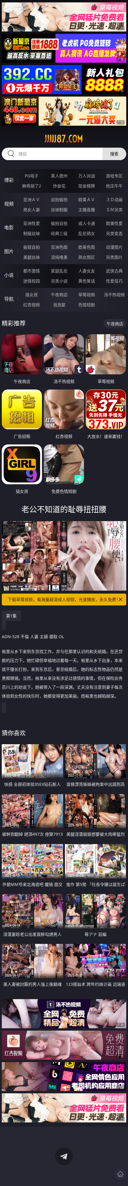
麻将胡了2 (31, 186)
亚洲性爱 (31, 223)
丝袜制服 (59, 209)
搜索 (114, 154)
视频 (9, 204)
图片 (9, 251)
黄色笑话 (86, 281)
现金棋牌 (86, 186)
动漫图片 (114, 247)
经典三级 (59, 233)
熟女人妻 (31, 209)
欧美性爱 (114, 223)
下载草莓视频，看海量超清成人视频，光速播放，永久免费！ (64, 599)
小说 (9, 275)
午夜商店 (59, 294)
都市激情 (31, 271)
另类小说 (59, 281)
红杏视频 (31, 304)
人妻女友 (86, 271)
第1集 (11, 616)
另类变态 (114, 233)
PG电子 (31, 176)
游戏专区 (114, 176)
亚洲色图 (59, 247)
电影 (9, 227)
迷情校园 (31, 281)
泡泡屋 (59, 304)
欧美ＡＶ (86, 199)
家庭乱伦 (59, 271)
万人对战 (86, 176)
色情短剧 (86, 304)
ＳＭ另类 (114, 209)
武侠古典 (114, 271)
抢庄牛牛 (114, 186)
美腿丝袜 (31, 257)
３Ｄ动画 (114, 199)
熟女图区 (86, 257)
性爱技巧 (114, 281)
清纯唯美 (59, 257)
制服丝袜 (31, 233)
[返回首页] (120, 1174)
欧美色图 (86, 247)
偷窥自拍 (31, 247)
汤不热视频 (114, 294)
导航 (9, 299)
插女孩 (31, 294)
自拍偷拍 (59, 199)
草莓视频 (86, 294)
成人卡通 (86, 223)
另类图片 (114, 257)
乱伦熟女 (86, 233)
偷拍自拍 (59, 223)
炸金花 (59, 186)
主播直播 (86, 209)
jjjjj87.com (64, 139)
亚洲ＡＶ (31, 199)
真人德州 (59, 176)
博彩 (9, 180)
